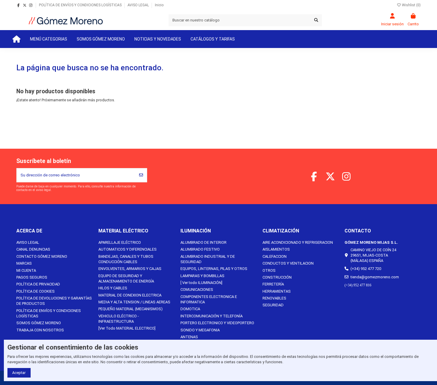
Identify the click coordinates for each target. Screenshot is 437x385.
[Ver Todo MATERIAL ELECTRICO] (126, 328)
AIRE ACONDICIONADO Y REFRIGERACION (297, 242)
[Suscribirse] (141, 175)
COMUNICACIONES (196, 289)
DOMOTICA (190, 309)
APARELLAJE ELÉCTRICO (119, 242)
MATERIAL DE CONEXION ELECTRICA (129, 295)
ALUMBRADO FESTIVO (200, 249)
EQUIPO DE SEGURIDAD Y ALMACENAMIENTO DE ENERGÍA (126, 278)
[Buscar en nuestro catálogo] (316, 20)
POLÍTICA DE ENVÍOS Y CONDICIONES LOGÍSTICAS (80, 5)
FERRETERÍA (273, 284)
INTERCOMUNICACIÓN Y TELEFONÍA (211, 316)
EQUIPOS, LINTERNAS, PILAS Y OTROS (213, 268)
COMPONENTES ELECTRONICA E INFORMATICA (208, 299)
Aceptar (19, 372)
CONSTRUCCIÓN (277, 277)
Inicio (159, 5)
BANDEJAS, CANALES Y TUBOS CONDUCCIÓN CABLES (125, 259)
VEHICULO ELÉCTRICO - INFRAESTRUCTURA (118, 319)
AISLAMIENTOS (276, 249)
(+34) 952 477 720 (365, 268)
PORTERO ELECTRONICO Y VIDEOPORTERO (217, 323)
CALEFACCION (274, 256)
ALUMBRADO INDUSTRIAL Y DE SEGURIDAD (207, 259)
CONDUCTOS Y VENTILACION (288, 263)
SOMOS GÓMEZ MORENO (38, 323)
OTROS (269, 270)
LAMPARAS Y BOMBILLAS (202, 276)
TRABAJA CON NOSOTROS (40, 330)
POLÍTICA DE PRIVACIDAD (38, 284)
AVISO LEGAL (139, 5)
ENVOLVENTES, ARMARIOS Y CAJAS (129, 268)
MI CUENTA (26, 270)
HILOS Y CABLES (112, 288)
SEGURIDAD (273, 305)
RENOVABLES (274, 298)
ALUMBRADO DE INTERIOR (203, 242)
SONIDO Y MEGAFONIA (200, 330)
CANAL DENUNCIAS (33, 249)
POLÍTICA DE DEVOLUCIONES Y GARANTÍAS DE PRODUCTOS (54, 301)
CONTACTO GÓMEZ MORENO (41, 256)
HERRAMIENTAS (276, 291)
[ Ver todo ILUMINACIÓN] (201, 282)
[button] (48, 39)
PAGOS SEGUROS (31, 277)
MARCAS (24, 263)
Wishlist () (411, 5)
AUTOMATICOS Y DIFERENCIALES (127, 249)
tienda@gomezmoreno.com (374, 277)
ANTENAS (189, 337)
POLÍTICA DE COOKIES (35, 291)
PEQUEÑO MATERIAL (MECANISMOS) (130, 309)
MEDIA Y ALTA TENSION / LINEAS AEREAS (134, 302)
